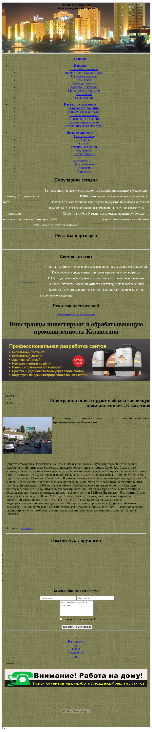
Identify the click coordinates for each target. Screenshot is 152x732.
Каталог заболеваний (84, 115)
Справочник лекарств (84, 118)
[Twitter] (76, 573)
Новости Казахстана (84, 69)
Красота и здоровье (84, 87)
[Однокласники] (76, 577)
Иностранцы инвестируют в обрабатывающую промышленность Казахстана (96, 266)
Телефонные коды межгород (84, 126)
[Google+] (76, 559)
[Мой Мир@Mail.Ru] (76, 580)
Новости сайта (84, 136)
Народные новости (84, 76)
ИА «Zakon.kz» (27, 529)
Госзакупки (84, 139)
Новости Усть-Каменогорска (84, 72)
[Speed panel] (76, 555)
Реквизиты (84, 168)
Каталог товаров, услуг (84, 111)
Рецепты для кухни (84, 147)
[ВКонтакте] (76, 566)
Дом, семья (84, 80)
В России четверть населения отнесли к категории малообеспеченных (96, 284)
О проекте (84, 171)
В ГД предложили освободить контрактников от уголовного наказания (96, 278)
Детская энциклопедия (83, 122)
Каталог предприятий (84, 108)
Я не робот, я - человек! (79, 619)
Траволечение (84, 97)
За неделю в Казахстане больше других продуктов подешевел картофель (100, 202)
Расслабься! (84, 94)
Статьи (84, 143)
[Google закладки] (76, 562)
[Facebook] (76, 570)
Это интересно (84, 154)
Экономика (84, 150)
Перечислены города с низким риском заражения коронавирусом (96, 272)
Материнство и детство (84, 90)
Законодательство (84, 83)
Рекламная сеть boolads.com (76, 314)
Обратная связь (84, 164)
